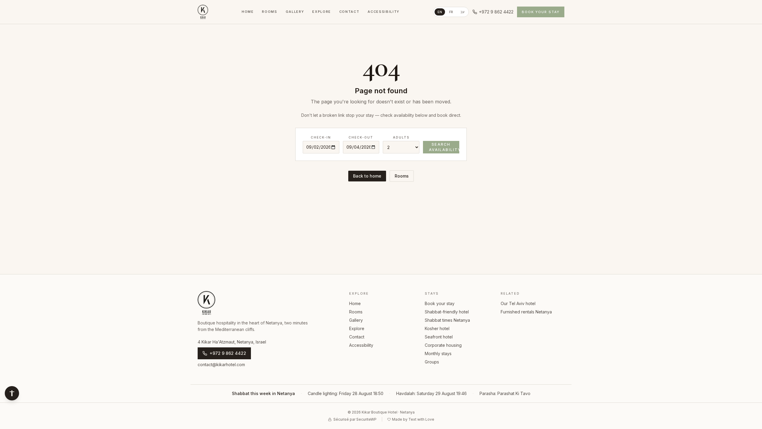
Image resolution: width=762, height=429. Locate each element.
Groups (432, 361)
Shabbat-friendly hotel (447, 311)
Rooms (269, 12)
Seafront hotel (439, 336)
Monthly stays (438, 353)
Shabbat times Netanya (447, 320)
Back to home (367, 175)
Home (248, 12)
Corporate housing (443, 345)
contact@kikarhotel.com (221, 364)
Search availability (444, 147)
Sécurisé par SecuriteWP (355, 419)
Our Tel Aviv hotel (518, 303)
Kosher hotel (437, 328)
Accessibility (383, 12)
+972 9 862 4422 (496, 11)
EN (440, 12)
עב (462, 12)
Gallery (295, 12)
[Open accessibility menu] (12, 393)
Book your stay (541, 12)
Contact (349, 12)
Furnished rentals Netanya (526, 311)
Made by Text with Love (413, 419)
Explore (321, 12)
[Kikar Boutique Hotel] (203, 12)
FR (451, 12)
